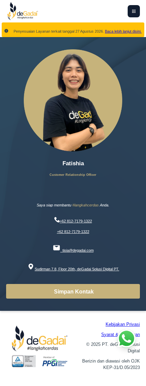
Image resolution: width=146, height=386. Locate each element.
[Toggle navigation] (134, 11)
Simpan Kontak (74, 292)
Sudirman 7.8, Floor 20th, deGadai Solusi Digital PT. (77, 269)
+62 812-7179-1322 (76, 221)
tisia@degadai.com (77, 250)
